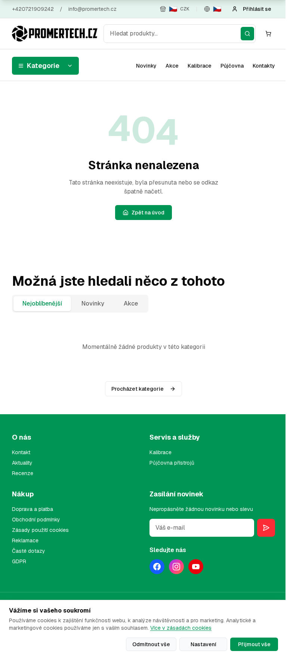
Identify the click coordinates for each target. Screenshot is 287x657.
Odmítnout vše (151, 644)
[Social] (156, 566)
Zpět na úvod (148, 212)
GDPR (19, 561)
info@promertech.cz (92, 9)
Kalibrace (200, 65)
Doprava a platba (32, 509)
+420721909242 (33, 9)
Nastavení (203, 644)
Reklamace (25, 540)
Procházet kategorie (137, 388)
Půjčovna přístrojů (171, 462)
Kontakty (264, 65)
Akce (172, 65)
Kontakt (21, 452)
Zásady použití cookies (40, 530)
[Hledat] (247, 33)
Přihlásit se (257, 9)
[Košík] (268, 33)
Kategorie (43, 65)
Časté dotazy (28, 551)
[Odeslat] (266, 528)
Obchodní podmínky (36, 519)
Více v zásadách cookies (181, 628)
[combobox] (180, 33)
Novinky (146, 65)
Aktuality (22, 462)
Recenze (22, 473)
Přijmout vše (254, 644)
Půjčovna (232, 65)
